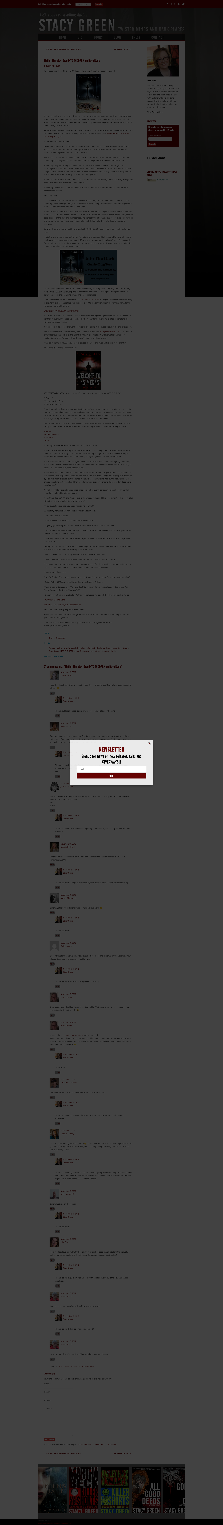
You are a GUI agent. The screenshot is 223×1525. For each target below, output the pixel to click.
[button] (149, 744)
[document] (111, 762)
